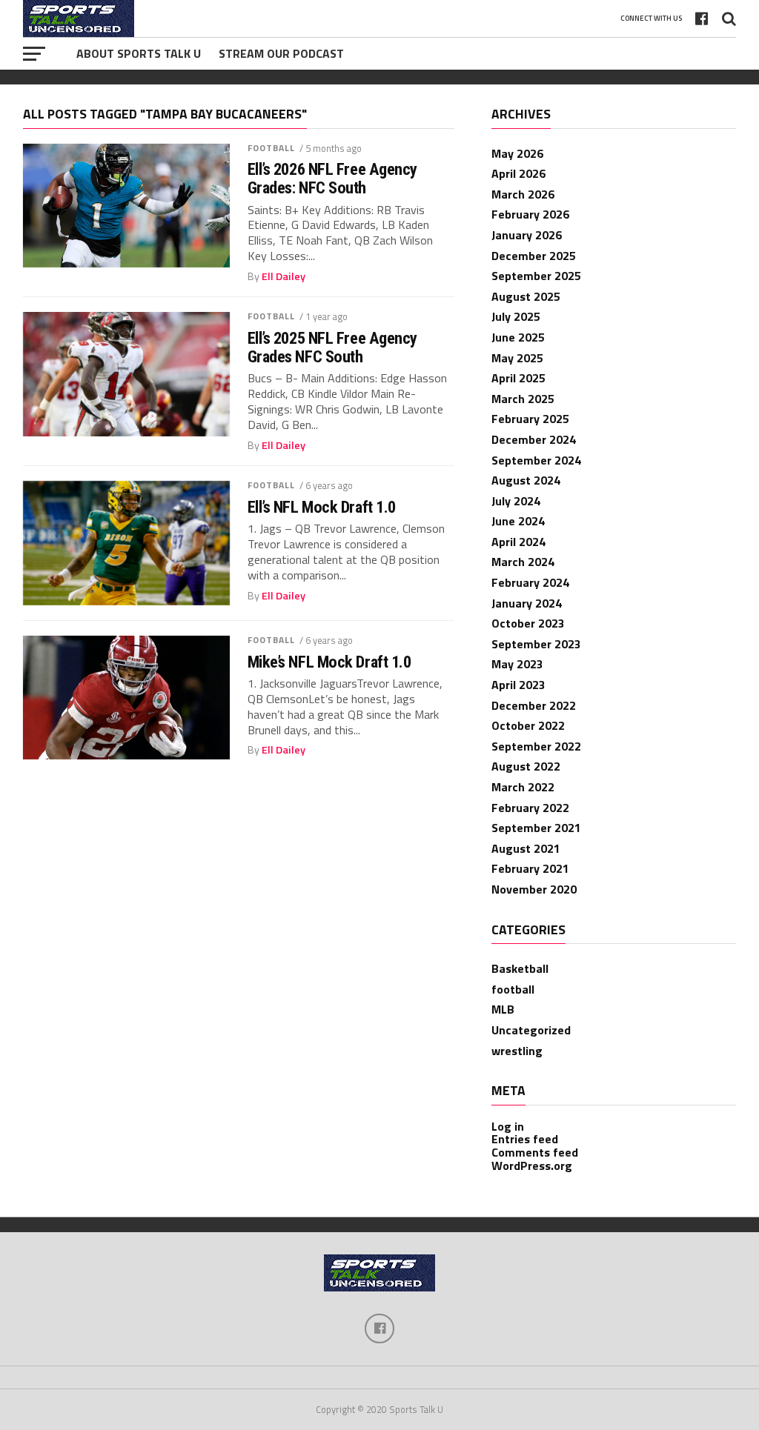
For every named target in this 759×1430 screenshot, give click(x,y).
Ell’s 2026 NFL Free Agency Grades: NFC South (332, 178)
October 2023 (528, 623)
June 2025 (518, 337)
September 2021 (536, 828)
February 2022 (530, 808)
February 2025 (530, 419)
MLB (502, 1009)
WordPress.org (531, 1165)
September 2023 (536, 644)
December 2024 (533, 439)
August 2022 (525, 766)
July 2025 (515, 316)
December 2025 (533, 256)
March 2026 (522, 194)
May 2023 (517, 664)
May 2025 (517, 358)
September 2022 (536, 746)
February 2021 (530, 868)
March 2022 (522, 787)
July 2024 (515, 501)
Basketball (519, 968)
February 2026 (530, 214)
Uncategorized (531, 1030)
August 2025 (525, 296)
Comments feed (534, 1152)
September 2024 (536, 460)
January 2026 (526, 235)
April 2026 (518, 173)
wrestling (517, 1051)
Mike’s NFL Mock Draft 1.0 (329, 662)
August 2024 (525, 480)
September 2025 (536, 276)
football (272, 148)
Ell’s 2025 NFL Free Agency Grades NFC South (332, 347)
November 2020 (534, 889)
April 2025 (518, 378)
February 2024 (530, 582)
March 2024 (522, 562)
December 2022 (533, 705)
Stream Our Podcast (281, 53)
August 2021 (525, 848)
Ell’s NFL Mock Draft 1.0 (322, 507)
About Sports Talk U (138, 53)
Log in (507, 1126)
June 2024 (518, 521)
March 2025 (522, 399)
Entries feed (524, 1139)
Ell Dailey (283, 276)
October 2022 (528, 725)
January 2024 (526, 603)
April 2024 (518, 542)
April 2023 (518, 685)
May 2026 (517, 153)
